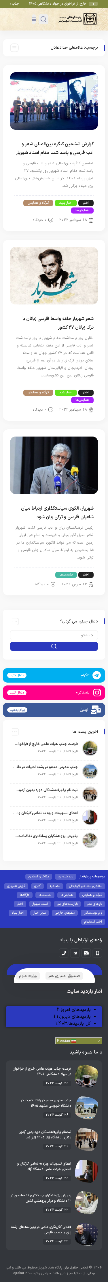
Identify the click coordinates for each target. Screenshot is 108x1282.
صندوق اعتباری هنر (64, 976)
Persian (64, 1041)
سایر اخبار (39, 912)
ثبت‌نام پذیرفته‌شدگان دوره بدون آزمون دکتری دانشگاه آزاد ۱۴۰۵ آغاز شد (45, 790)
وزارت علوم (28, 976)
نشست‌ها (66, 574)
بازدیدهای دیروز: (75, 1016)
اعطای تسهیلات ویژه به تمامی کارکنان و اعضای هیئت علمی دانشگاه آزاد (45, 813)
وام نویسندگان (93, 912)
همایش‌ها (82, 210)
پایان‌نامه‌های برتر (67, 904)
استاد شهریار (40, 904)
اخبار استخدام (93, 921)
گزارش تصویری (16, 886)
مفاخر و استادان (39, 876)
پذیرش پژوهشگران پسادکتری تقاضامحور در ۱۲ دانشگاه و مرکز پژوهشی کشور (45, 836)
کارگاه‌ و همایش (38, 202)
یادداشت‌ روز (65, 876)
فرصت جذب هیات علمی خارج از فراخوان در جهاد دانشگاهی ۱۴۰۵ (45, 744)
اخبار (86, 202)
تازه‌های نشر (94, 904)
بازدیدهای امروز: (75, 1009)
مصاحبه (55, 886)
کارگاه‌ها (24, 895)
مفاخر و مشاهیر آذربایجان (85, 886)
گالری (37, 886)
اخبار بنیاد (66, 202)
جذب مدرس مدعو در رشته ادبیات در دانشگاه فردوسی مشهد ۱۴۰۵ (45, 767)
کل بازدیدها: (79, 1023)
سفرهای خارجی (65, 912)
